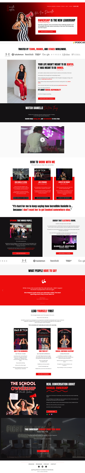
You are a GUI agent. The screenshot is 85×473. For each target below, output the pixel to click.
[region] (20, 338)
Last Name (40, 444)
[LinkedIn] (77, 6)
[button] (63, 152)
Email (50, 444)
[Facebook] (75, 6)
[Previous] (2, 290)
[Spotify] (47, 414)
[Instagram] (74, 6)
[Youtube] (49, 414)
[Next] (82, 290)
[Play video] (21, 174)
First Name (29, 444)
